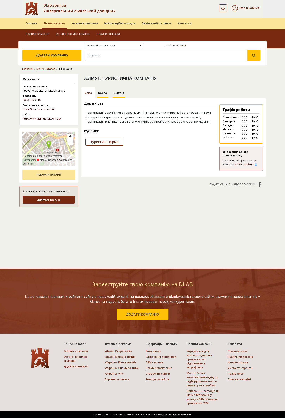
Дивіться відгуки (49, 200)
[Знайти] (253, 55)
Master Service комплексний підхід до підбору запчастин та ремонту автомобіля (202, 379)
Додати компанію (52, 55)
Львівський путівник (156, 23)
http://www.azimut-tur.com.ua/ (42, 118)
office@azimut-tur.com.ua (39, 109)
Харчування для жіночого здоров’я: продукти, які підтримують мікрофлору (200, 359)
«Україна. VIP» (114, 373)
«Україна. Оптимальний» (121, 368)
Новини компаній (108, 34)
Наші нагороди (238, 362)
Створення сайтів (158, 373)
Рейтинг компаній (37, 34)
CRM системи (154, 362)
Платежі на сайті (239, 379)
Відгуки (119, 93)
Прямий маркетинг (159, 368)
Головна (31, 23)
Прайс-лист (235, 373)
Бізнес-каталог (54, 23)
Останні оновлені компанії (73, 34)
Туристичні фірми (104, 142)
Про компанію (237, 351)
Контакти (185, 23)
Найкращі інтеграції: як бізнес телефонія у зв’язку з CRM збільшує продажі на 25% (203, 397)
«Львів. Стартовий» (118, 351)
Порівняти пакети (116, 379)
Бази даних (153, 351)
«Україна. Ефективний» (120, 362)
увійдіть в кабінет (245, 164)
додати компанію (142, 314)
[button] (246, 8)
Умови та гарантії (240, 368)
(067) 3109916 (32, 100)
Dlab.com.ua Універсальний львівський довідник (79, 8)
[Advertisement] (48, 234)
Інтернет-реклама (84, 23)
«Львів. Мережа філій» (119, 357)
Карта (102, 93)
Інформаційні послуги (120, 23)
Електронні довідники (161, 357)
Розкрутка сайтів (157, 379)
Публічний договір (240, 357)
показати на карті (49, 175)
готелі (183, 45)
